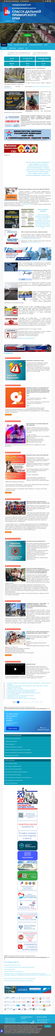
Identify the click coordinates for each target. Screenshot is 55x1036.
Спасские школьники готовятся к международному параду (20, 691)
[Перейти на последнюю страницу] (41, 702)
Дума (12, 63)
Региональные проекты (35, 44)
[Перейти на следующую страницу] (39, 702)
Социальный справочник (11, 741)
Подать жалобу (12, 728)
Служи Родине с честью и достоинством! (16, 697)
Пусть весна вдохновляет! (13, 694)
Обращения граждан (10, 21)
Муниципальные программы (12, 755)
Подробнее (27, 35)
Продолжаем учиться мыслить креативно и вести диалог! (20, 695)
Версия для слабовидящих (12, 1)
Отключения (40, 52)
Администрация (44, 58)
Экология (20, 48)
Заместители (28, 58)
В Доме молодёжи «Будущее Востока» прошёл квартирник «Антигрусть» (24, 692)
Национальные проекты (20, 44)
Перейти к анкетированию (26, 338)
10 (36, 702)
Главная (4, 44)
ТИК (44, 63)
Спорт (45, 44)
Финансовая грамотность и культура (13, 747)
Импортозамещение (10, 744)
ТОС (27, 48)
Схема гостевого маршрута (11, 783)
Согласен (48, 1026)
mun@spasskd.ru (26, 204)
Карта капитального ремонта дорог (13, 769)
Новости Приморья (19, 52)
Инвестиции (12, 48)
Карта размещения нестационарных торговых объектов (18, 777)
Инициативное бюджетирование (12, 738)
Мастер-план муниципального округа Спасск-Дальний (17, 749)
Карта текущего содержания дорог (13, 766)
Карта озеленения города (11, 763)
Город (10, 44)
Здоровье (4, 48)
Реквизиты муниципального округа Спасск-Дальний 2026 (18, 752)
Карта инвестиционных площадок (13, 774)
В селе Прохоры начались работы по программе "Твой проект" (21, 690)
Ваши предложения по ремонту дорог (14, 780)
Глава (12, 58)
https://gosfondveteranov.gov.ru (34, 242)
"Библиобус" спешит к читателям (15, 688)
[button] (46, 1)
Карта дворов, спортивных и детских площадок (16, 772)
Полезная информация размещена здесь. (31, 238)
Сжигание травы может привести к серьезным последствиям (21, 698)
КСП (28, 63)
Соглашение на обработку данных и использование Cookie (17, 1034)
